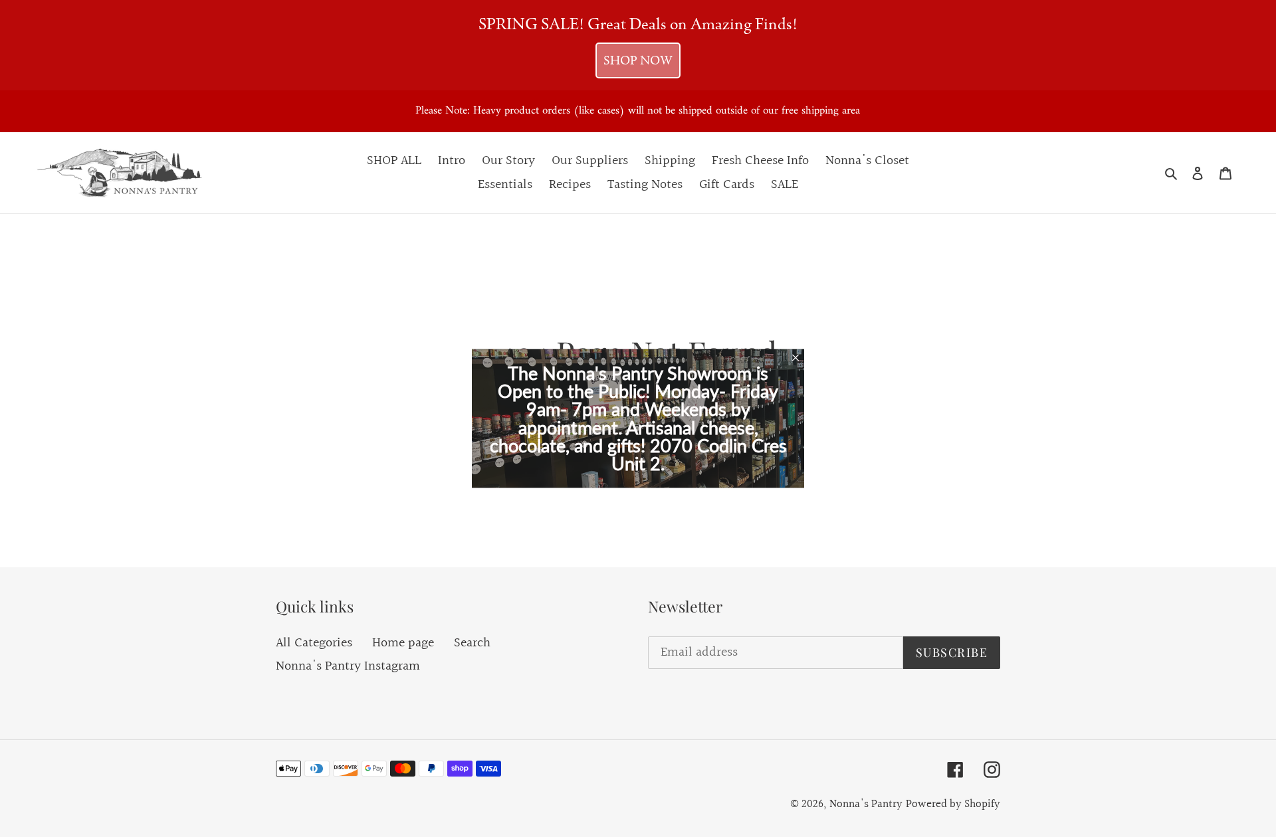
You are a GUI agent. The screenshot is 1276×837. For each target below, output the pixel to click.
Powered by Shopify (953, 804)
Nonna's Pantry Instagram (348, 666)
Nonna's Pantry (866, 804)
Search (472, 643)
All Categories (314, 643)
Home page (403, 643)
